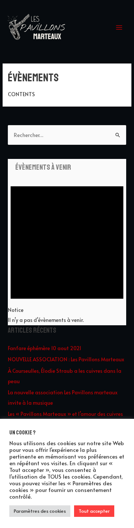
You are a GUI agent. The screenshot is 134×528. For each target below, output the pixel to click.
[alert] (67, 248)
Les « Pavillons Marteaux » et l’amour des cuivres (65, 413)
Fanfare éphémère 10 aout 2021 (44, 348)
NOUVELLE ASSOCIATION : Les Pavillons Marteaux (66, 359)
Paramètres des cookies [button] (40, 511)
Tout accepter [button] (94, 511)
